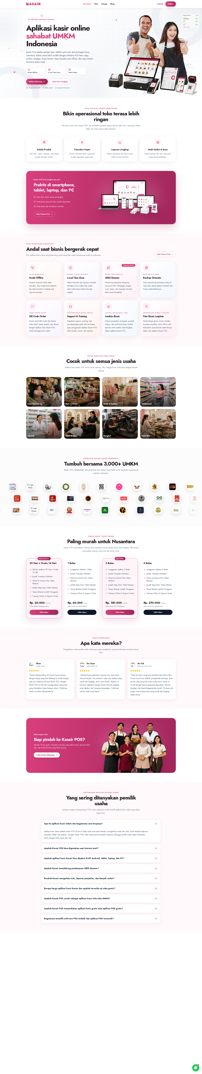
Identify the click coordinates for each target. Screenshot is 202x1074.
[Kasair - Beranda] (33, 4)
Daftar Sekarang (35, 81)
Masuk (160, 3)
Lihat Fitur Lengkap (60, 81)
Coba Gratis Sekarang (45, 755)
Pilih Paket (44, 612)
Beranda (87, 3)
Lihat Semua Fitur (43, 214)
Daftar (170, 3)
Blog (112, 3)
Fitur (96, 3)
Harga (104, 3)
